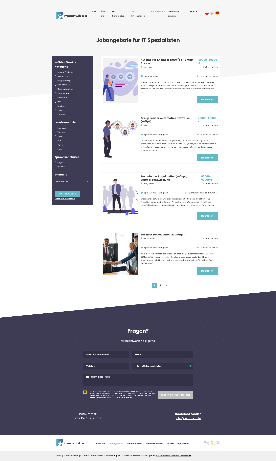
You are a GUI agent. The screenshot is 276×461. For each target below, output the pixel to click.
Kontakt (194, 11)
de (217, 13)
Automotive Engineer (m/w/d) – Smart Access (167, 61)
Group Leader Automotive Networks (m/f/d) (165, 119)
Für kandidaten (118, 13)
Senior (60, 145)
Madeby (206, 442)
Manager (61, 128)
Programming (64, 80)
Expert (60, 149)
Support (61, 114)
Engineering (63, 93)
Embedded (62, 97)
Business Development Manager (163, 234)
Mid (59, 140)
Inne (59, 101)
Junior (60, 136)
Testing (60, 110)
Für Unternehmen (138, 13)
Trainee (61, 132)
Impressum (183, 443)
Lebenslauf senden (174, 13)
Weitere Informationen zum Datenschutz (173, 456)
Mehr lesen (207, 99)
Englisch (61, 162)
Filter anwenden (67, 193)
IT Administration (65, 89)
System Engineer (65, 72)
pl (207, 13)
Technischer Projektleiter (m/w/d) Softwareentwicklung (164, 178)
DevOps (61, 106)
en (212, 13)
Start (95, 11)
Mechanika (62, 76)
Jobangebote (158, 11)
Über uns (103, 13)
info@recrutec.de (188, 418)
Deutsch (61, 166)
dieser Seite (120, 397)
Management (63, 84)
